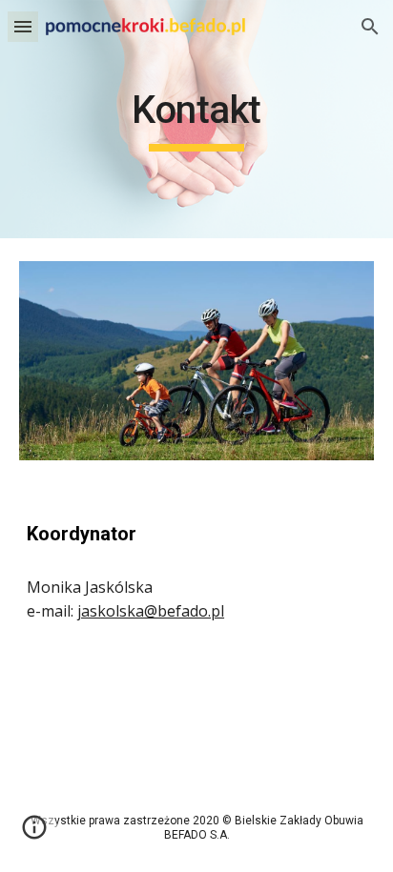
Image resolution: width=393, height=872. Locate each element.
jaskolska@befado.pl (150, 610)
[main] (196, 119)
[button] (23, 26)
